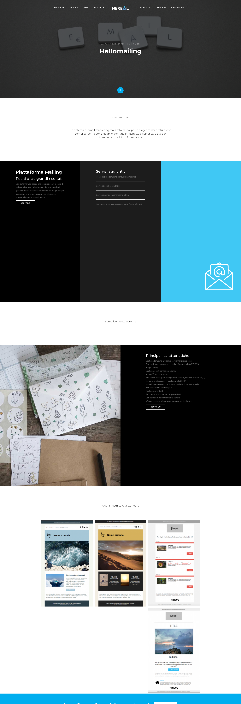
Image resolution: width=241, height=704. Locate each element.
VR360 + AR (99, 8)
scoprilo (26, 203)
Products (145, 8)
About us (161, 8)
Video (86, 8)
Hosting (74, 8)
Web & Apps (59, 8)
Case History (177, 8)
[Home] (120, 8)
